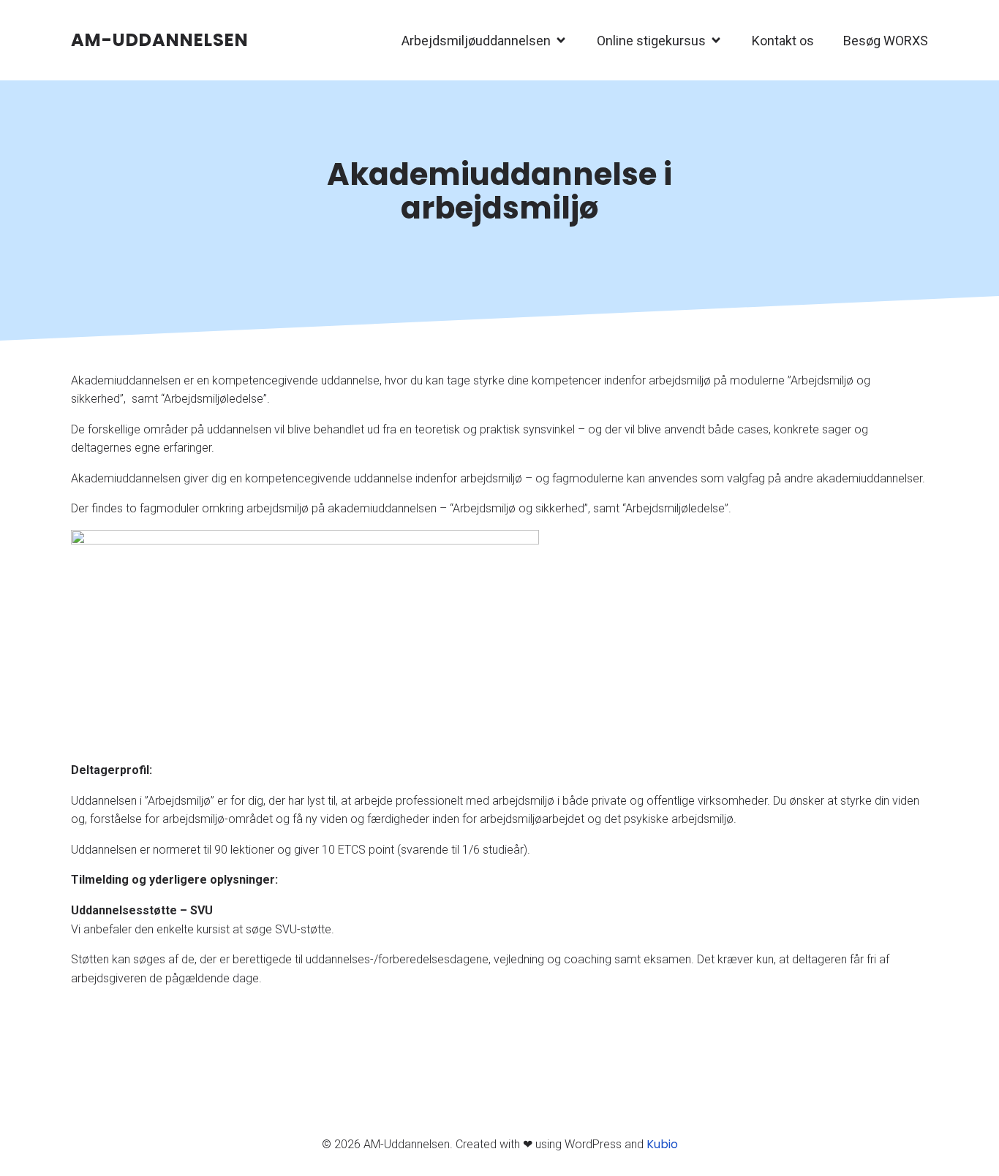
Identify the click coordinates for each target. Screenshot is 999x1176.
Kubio (662, 1144)
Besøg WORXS (885, 40)
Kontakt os (783, 40)
